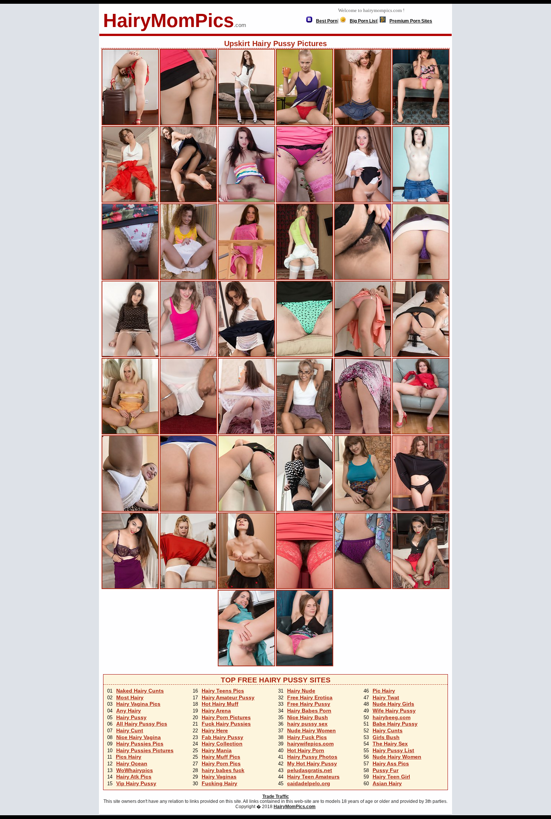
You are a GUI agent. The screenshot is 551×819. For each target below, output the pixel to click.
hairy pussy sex (307, 724)
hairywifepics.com (310, 744)
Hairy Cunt (129, 730)
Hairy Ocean (131, 763)
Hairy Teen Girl (391, 777)
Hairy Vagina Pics (138, 704)
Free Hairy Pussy (308, 704)
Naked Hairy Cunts (140, 691)
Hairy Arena (216, 711)
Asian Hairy (387, 783)
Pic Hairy (384, 691)
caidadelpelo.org (308, 783)
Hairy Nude (301, 691)
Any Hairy (128, 711)
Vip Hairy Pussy (136, 783)
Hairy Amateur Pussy (228, 697)
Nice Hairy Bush (307, 717)
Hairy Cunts (388, 730)
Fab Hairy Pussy (222, 737)
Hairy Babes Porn (309, 711)
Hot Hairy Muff (220, 704)
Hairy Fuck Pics (307, 737)
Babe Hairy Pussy (395, 724)
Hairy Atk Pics (133, 777)
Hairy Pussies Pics (139, 744)
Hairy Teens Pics (223, 691)
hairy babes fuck (223, 770)
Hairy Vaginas (219, 777)
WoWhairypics (134, 770)
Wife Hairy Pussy (394, 711)
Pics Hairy (128, 757)
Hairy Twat (386, 697)
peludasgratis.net (309, 770)
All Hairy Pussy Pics (141, 724)
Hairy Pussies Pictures (145, 750)
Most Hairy (130, 697)
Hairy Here (215, 730)
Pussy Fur (385, 770)
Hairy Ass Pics (391, 763)
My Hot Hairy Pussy (312, 763)
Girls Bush (386, 737)
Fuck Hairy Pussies (226, 724)
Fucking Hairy (219, 783)
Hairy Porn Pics (221, 763)
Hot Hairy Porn (305, 750)
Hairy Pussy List (393, 750)
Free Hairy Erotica (309, 697)
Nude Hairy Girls (393, 704)
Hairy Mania (217, 750)
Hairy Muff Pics (221, 757)
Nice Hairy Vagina (138, 737)
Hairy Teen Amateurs (313, 777)
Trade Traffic (275, 796)
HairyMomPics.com (295, 806)
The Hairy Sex (390, 744)
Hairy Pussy (131, 717)
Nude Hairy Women (311, 730)
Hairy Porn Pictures (226, 717)
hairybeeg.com (391, 717)
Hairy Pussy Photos (312, 757)
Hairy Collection (222, 744)
